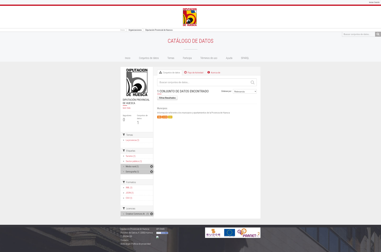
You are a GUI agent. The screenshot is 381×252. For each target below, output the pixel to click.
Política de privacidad (141, 243)
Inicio (127, 58)
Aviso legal (125, 243)
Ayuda (229, 58)
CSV (170, 117)
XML (159, 117)
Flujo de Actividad (195, 72)
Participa (187, 58)
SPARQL (245, 58)
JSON (165, 117)
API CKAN (160, 229)
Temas (170, 58)
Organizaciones (135, 30)
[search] (252, 82)
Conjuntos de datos (149, 58)
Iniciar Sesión (374, 2)
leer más (127, 108)
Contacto (125, 240)
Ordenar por (226, 91)
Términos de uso (208, 58)
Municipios (162, 108)
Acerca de (215, 72)
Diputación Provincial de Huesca (158, 30)
